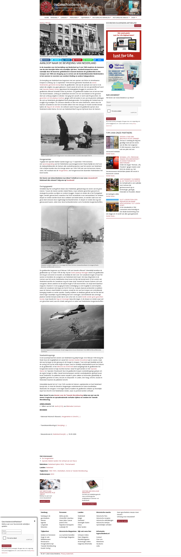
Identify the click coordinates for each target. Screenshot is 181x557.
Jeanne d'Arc (63, 523)
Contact (99, 537)
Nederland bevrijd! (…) (60, 434)
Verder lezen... (110, 154)
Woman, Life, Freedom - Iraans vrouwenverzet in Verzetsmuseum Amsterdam (129, 160)
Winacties (44, 527)
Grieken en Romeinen (48, 535)
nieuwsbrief (92, 178)
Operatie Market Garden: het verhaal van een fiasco (59, 461)
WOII (52, 474)
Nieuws (47, 23)
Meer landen (82, 527)
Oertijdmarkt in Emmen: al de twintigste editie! (130, 180)
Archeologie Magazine (66, 537)
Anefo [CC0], (59, 406)
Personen (73, 17)
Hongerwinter (63, 171)
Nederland (49, 467)
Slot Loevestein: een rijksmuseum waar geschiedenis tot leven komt (130, 202)
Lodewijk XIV (63, 527)
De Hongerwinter (48, 458)
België (80, 518)
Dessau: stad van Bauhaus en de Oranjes (129, 138)
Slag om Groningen (62, 299)
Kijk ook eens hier (84, 531)
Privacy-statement (67, 554)
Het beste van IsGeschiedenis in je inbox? (47, 492)
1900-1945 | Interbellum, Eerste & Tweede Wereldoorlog (68, 471)
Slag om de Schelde (53, 107)
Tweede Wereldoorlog (48, 546)
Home (46, 17)
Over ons (99, 539)
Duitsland (81, 520)
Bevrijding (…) (62, 425)
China (80, 525)
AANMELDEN (44, 501)
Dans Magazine (83, 537)
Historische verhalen (101, 17)
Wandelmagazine (83, 539)
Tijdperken (84, 17)
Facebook (70, 180)
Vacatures (99, 544)
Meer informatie (89, 504)
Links (98, 546)
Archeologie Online (84, 542)
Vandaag (54, 17)
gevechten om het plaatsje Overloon (52, 98)
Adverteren (100, 542)
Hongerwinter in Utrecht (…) (71, 416)
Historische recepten (103, 518)
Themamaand (70, 464)
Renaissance (45, 542)
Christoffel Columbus (66, 518)
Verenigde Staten (83, 523)
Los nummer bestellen (66, 535)
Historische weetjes (103, 523)
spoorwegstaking (49, 164)
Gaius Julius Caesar (65, 520)
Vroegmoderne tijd (47, 544)
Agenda (43, 523)
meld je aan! (122, 521)
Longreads (44, 525)
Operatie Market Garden (51, 89)
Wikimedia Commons (73, 406)
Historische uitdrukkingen (104, 520)
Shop (132, 17)
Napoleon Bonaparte (66, 525)
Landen (63, 17)
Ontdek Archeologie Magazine (90, 492)
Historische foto (101, 516)
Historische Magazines (68, 531)
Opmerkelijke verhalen (103, 525)
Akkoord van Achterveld (65, 367)
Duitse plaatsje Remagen (79, 273)
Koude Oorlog (45, 548)
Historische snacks (120, 17)
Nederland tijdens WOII (56, 464)
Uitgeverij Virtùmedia (85, 544)
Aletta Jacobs (63, 516)
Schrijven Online (83, 535)
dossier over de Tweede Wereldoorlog (68, 395)
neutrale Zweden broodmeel (78, 360)
